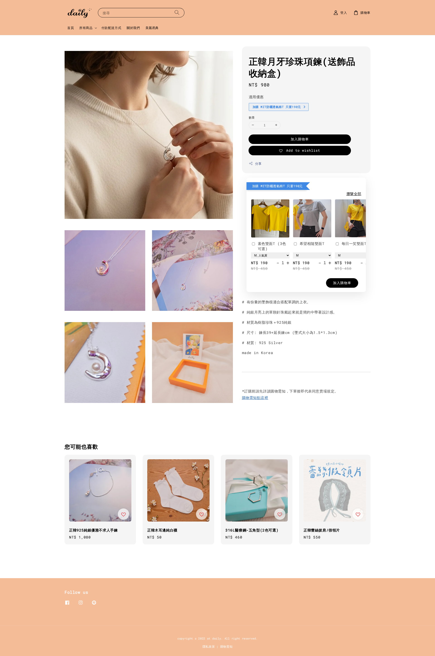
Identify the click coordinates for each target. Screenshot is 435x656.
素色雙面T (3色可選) (272, 246)
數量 (252, 117)
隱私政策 (209, 646)
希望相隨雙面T (312, 243)
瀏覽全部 (353, 193)
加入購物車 (300, 139)
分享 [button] (258, 163)
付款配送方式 (111, 28)
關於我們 (133, 28)
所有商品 (85, 28)
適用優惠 (256, 96)
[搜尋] (177, 12)
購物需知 (226, 646)
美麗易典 (152, 28)
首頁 (70, 28)
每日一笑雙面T (354, 243)
